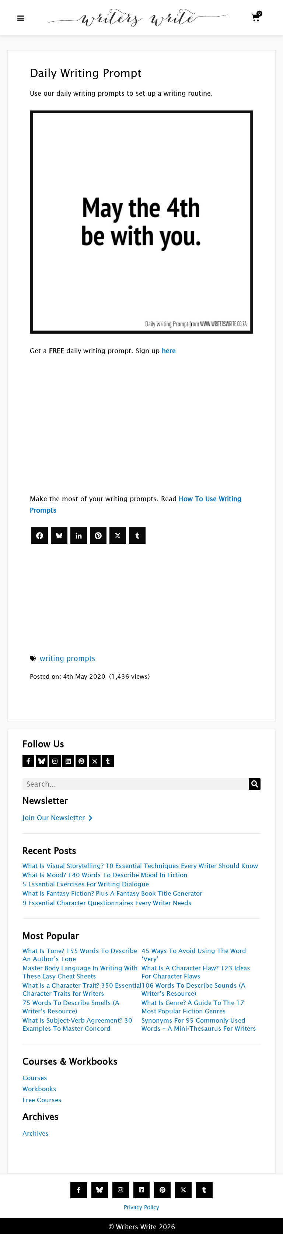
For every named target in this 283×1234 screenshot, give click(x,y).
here (169, 351)
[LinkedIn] (78, 535)
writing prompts (67, 658)
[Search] (255, 784)
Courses (34, 1078)
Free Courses (42, 1100)
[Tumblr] (137, 535)
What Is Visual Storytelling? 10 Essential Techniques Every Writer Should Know (140, 865)
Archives (35, 1133)
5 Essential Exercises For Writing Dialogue (85, 884)
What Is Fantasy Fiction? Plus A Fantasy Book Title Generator (112, 893)
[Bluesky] (59, 535)
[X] (117, 535)
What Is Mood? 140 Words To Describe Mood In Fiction (105, 875)
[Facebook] (39, 535)
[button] (21, 17)
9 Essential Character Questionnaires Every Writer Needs (107, 903)
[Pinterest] (98, 535)
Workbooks (39, 1089)
